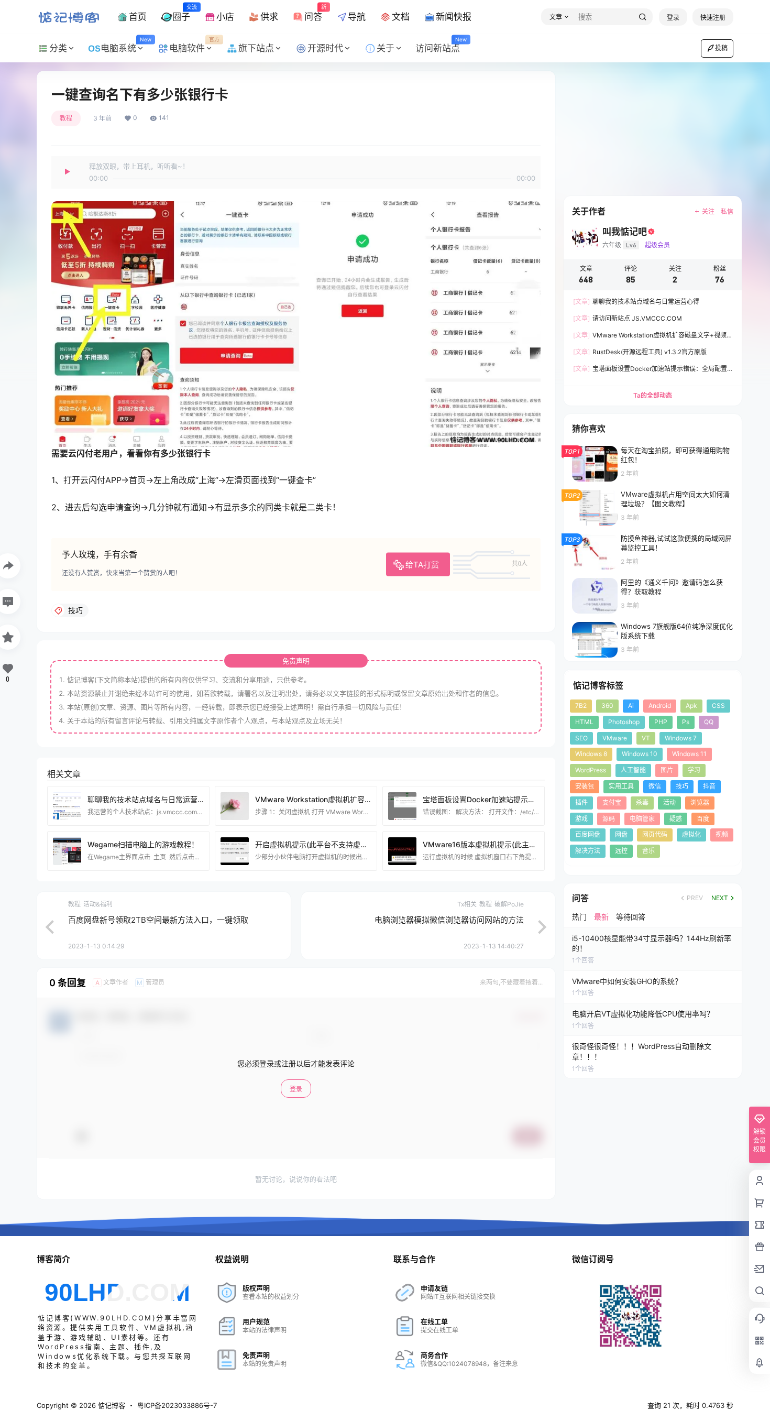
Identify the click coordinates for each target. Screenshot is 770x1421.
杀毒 (642, 802)
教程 (66, 118)
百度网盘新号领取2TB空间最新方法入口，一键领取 (158, 920)
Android (659, 705)
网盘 (621, 834)
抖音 (709, 786)
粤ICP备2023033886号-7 (177, 1405)
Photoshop (624, 722)
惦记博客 (110, 1405)
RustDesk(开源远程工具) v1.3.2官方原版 (640, 352)
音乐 (648, 851)
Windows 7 (681, 738)
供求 (269, 17)
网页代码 (654, 834)
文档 (401, 17)
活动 (669, 802)
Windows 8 (591, 754)
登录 (673, 17)
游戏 (581, 819)
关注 (708, 211)
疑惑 (675, 819)
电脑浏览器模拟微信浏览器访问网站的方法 (449, 920)
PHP (660, 722)
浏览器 (699, 802)
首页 (138, 17)
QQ (708, 722)
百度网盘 (587, 834)
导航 (357, 17)
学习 (694, 770)
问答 (313, 12)
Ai (631, 705)
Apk (691, 705)
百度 (703, 819)
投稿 (721, 48)
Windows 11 (689, 754)
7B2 (581, 705)
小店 (225, 17)
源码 (608, 819)
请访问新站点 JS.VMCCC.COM (627, 318)
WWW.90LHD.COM (113, 1318)
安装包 (584, 786)
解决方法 (587, 851)
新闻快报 (453, 17)
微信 (654, 786)
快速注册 (712, 17)
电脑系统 (126, 45)
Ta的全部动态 (652, 395)
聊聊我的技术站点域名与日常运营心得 (636, 301)
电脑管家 (642, 819)
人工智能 (633, 770)
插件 (581, 802)
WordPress (590, 770)
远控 (621, 851)
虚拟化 (691, 834)
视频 (722, 834)
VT (646, 738)
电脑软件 (194, 45)
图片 (667, 770)
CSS (718, 705)
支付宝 (611, 802)
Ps (685, 722)
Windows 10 (639, 754)
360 (607, 705)
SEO (581, 738)
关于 (385, 48)
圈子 (181, 12)
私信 (727, 211)
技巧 (682, 786)
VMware (614, 738)
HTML (584, 722)
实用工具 (621, 786)
